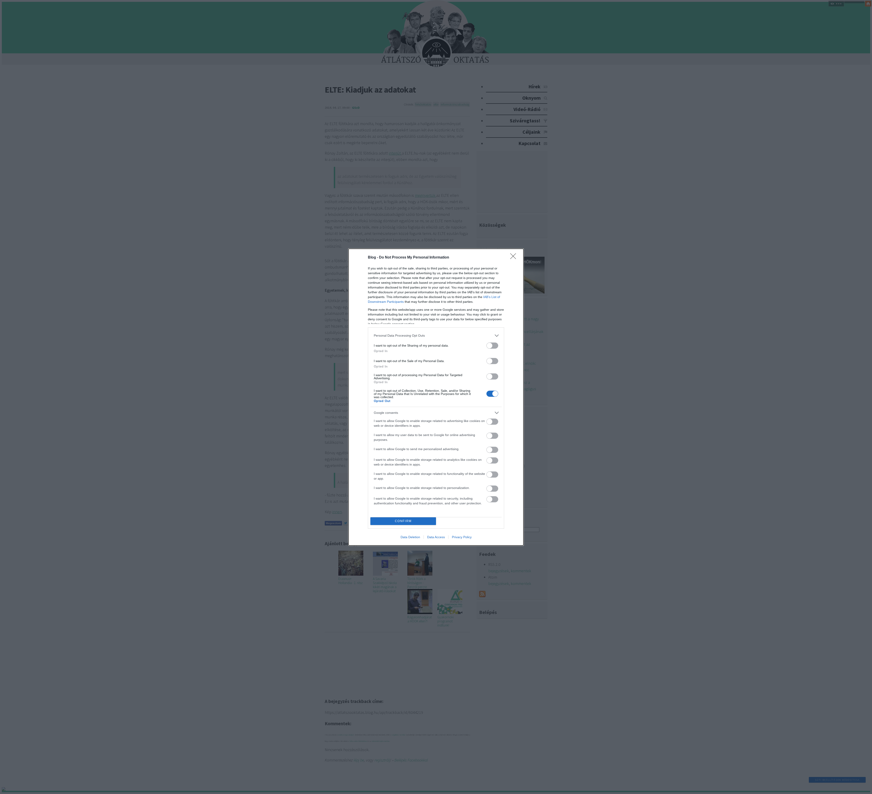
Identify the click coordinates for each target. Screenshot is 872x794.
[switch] (492, 346)
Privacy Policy (462, 537)
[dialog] (436, 397)
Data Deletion (410, 537)
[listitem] (436, 335)
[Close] (514, 257)
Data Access (436, 537)
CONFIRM (403, 521)
